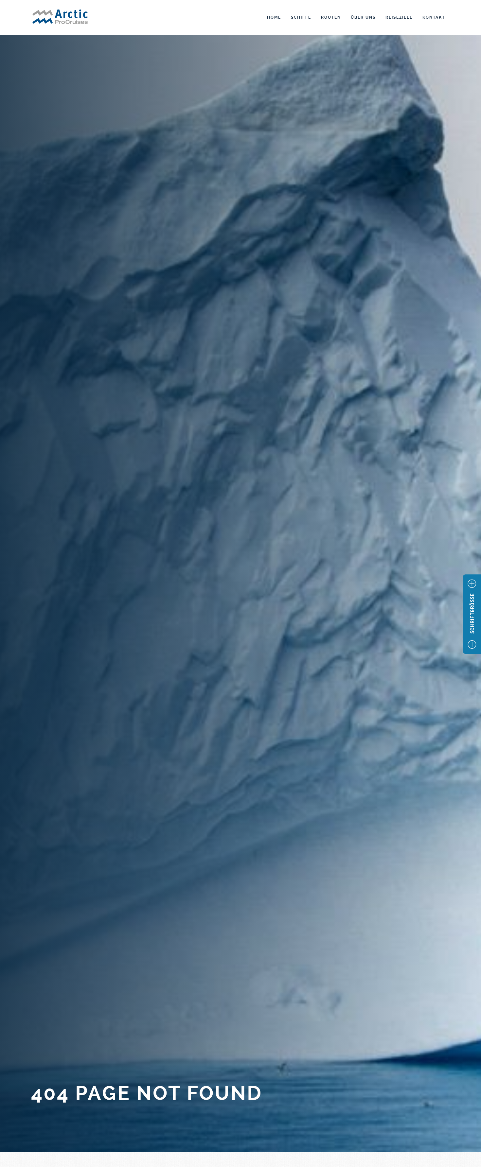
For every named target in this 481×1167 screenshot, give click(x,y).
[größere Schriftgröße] (472, 584)
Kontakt (433, 17)
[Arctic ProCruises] (60, 17)
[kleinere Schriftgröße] (472, 644)
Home (274, 17)
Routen (331, 17)
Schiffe (301, 17)
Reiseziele (399, 17)
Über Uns (363, 17)
